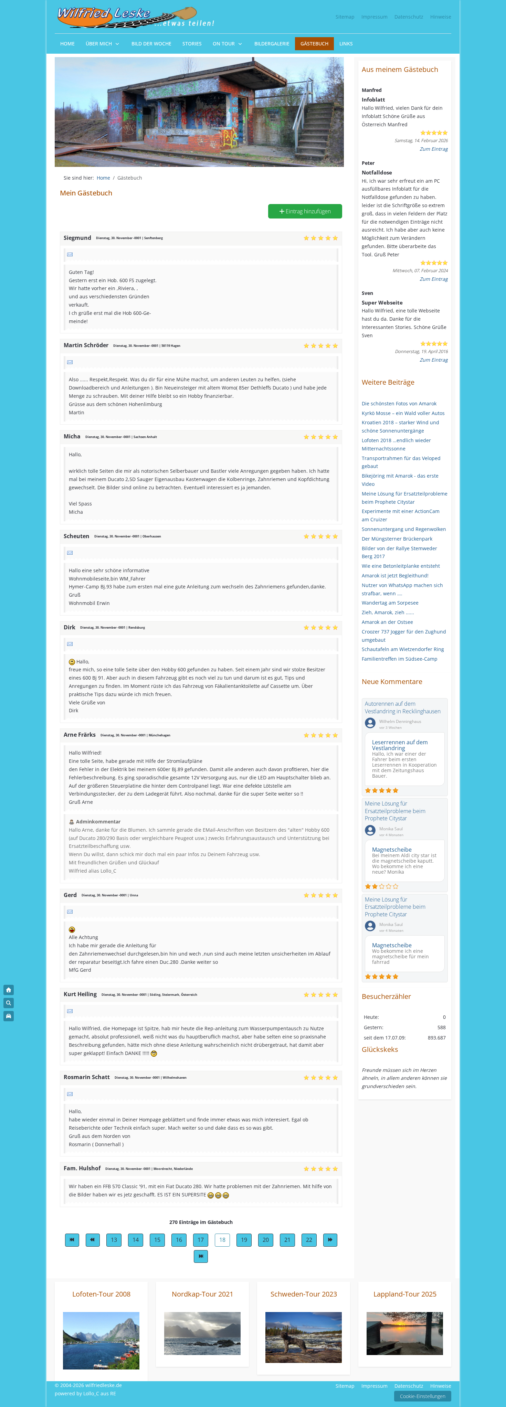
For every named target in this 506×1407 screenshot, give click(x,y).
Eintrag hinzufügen (307, 211)
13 (114, 1240)
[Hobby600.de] (8, 1016)
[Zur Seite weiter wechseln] (330, 1240)
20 (266, 1240)
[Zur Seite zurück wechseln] (93, 1240)
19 (244, 1240)
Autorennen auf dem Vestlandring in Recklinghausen (403, 707)
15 (157, 1240)
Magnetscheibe (392, 849)
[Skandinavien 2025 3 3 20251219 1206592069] (405, 1333)
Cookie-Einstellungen (422, 1396)
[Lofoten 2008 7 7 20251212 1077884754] (101, 1340)
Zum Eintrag (434, 149)
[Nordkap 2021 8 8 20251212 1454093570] (202, 1333)
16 (179, 1240)
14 (136, 1240)
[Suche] (8, 1003)
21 (287, 1240)
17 (201, 1240)
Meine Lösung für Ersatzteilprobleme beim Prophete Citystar (395, 811)
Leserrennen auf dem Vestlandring (400, 745)
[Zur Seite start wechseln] (72, 1240)
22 (309, 1240)
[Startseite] (8, 990)
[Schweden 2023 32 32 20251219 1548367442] (303, 1337)
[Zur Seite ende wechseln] (201, 1256)
